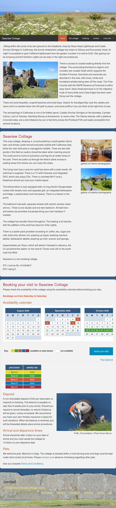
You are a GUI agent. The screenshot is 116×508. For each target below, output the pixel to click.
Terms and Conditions (32, 463)
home (62, 38)
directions (75, 492)
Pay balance (106, 359)
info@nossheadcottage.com (24, 487)
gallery (100, 492)
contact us (46, 457)
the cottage (73, 38)
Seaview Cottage (11, 38)
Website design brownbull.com (17, 499)
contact (96, 38)
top (110, 492)
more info (107, 38)
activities (88, 492)
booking (85, 38)
